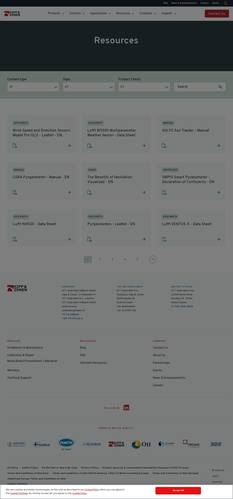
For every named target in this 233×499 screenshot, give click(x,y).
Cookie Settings (19, 493)
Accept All (178, 490)
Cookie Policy (91, 489)
